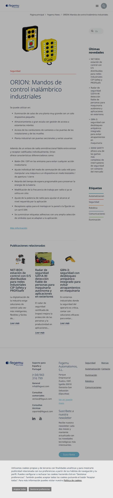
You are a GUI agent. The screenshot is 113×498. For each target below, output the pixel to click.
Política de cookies (73, 480)
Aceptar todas (20, 489)
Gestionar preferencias (40, 489)
